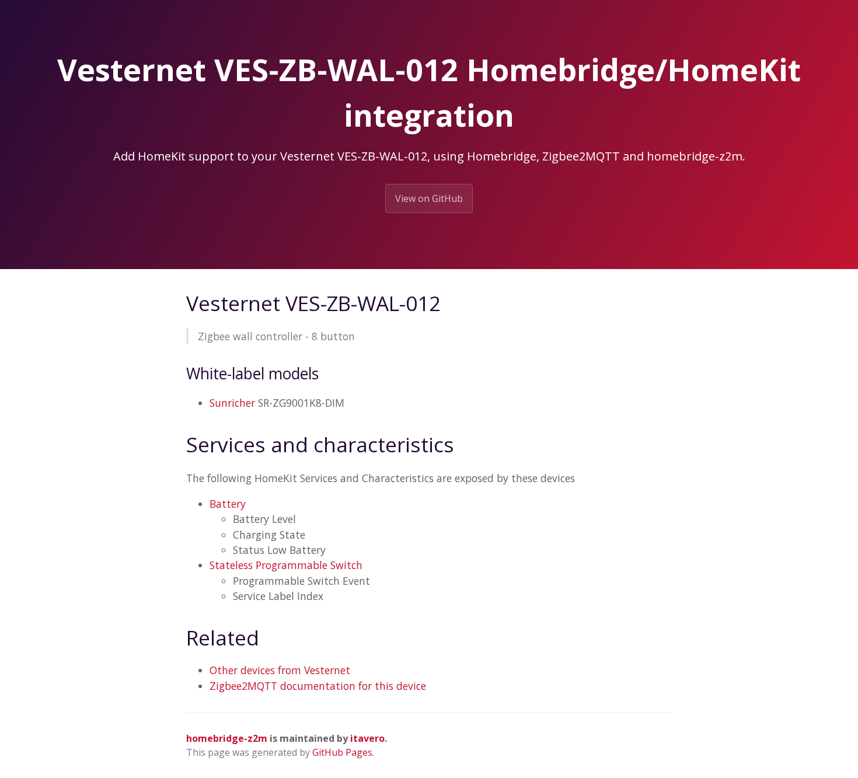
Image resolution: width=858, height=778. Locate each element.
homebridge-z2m (226, 738)
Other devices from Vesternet (280, 670)
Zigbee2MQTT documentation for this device (318, 686)
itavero (367, 738)
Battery (228, 504)
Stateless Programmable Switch (286, 565)
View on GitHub (429, 198)
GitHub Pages (342, 752)
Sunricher (232, 403)
